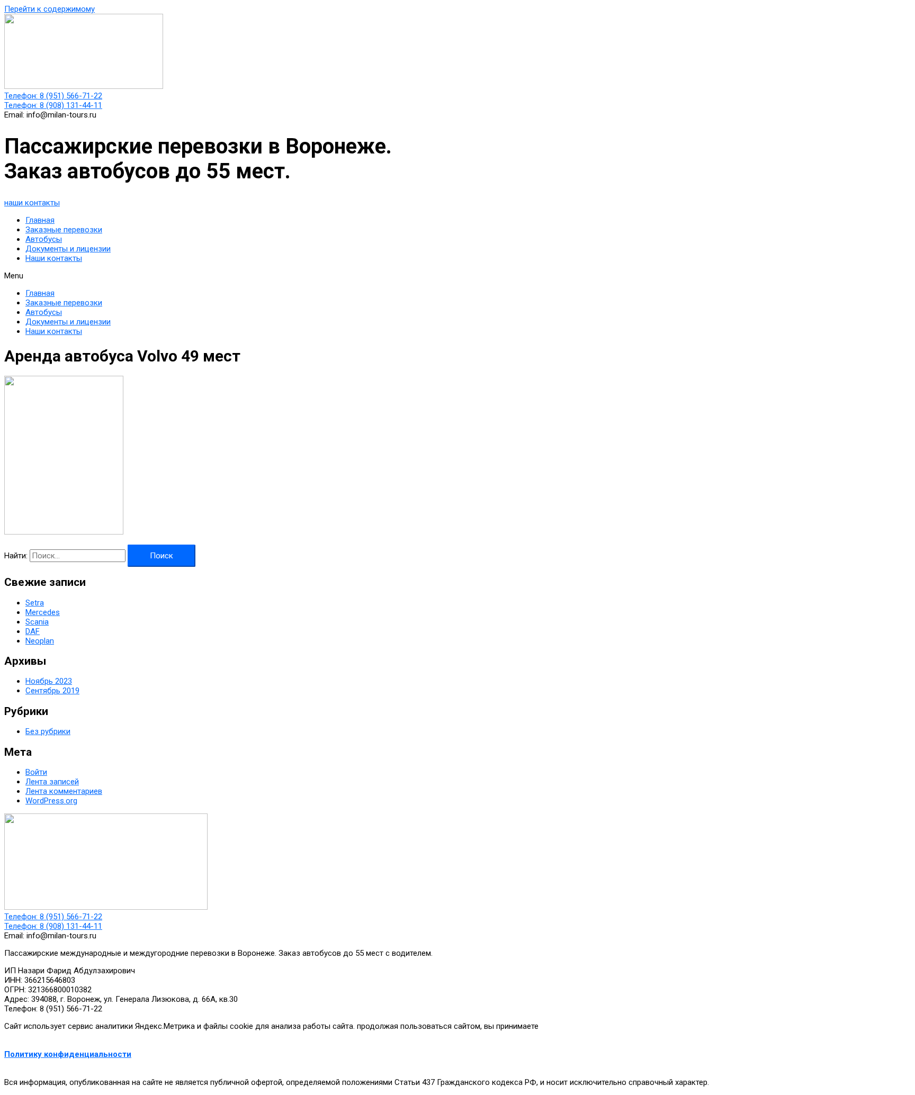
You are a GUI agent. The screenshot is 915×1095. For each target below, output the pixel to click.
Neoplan (39, 641)
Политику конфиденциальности (67, 1054)
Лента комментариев (63, 791)
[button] (32, 202)
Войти (36, 772)
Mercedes (42, 612)
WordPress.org (51, 801)
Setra (34, 603)
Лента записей (52, 781)
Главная (40, 220)
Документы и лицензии (68, 249)
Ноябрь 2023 (48, 681)
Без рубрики (47, 731)
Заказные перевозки (63, 229)
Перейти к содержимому (49, 9)
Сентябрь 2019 (52, 690)
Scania (37, 622)
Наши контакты (53, 258)
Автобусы (43, 239)
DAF (32, 631)
